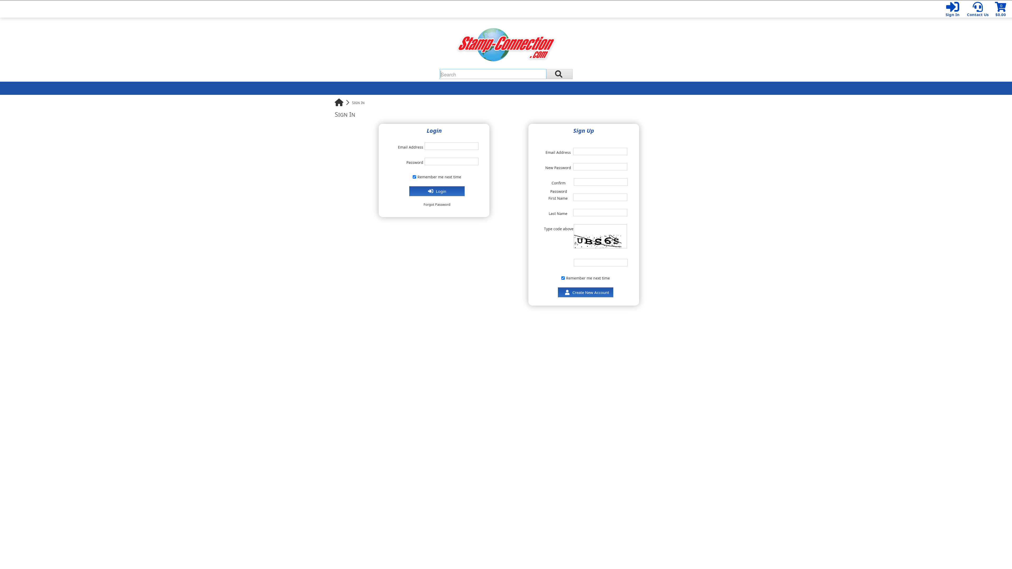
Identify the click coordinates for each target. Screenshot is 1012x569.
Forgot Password (437, 204)
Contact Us (978, 14)
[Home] (339, 102)
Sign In (953, 14)
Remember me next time (439, 176)
